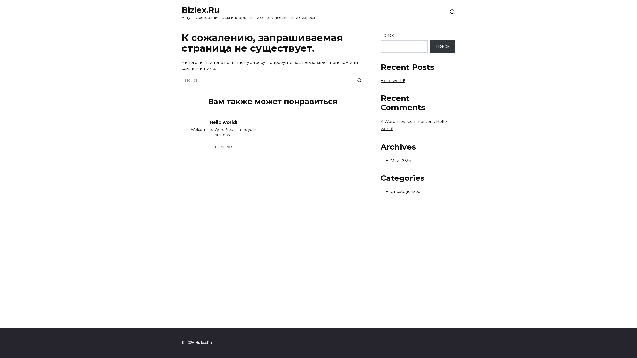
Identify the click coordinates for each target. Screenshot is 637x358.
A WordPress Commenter (406, 121)
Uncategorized (406, 191)
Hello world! (223, 122)
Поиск (387, 35)
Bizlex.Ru (200, 10)
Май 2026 (401, 160)
